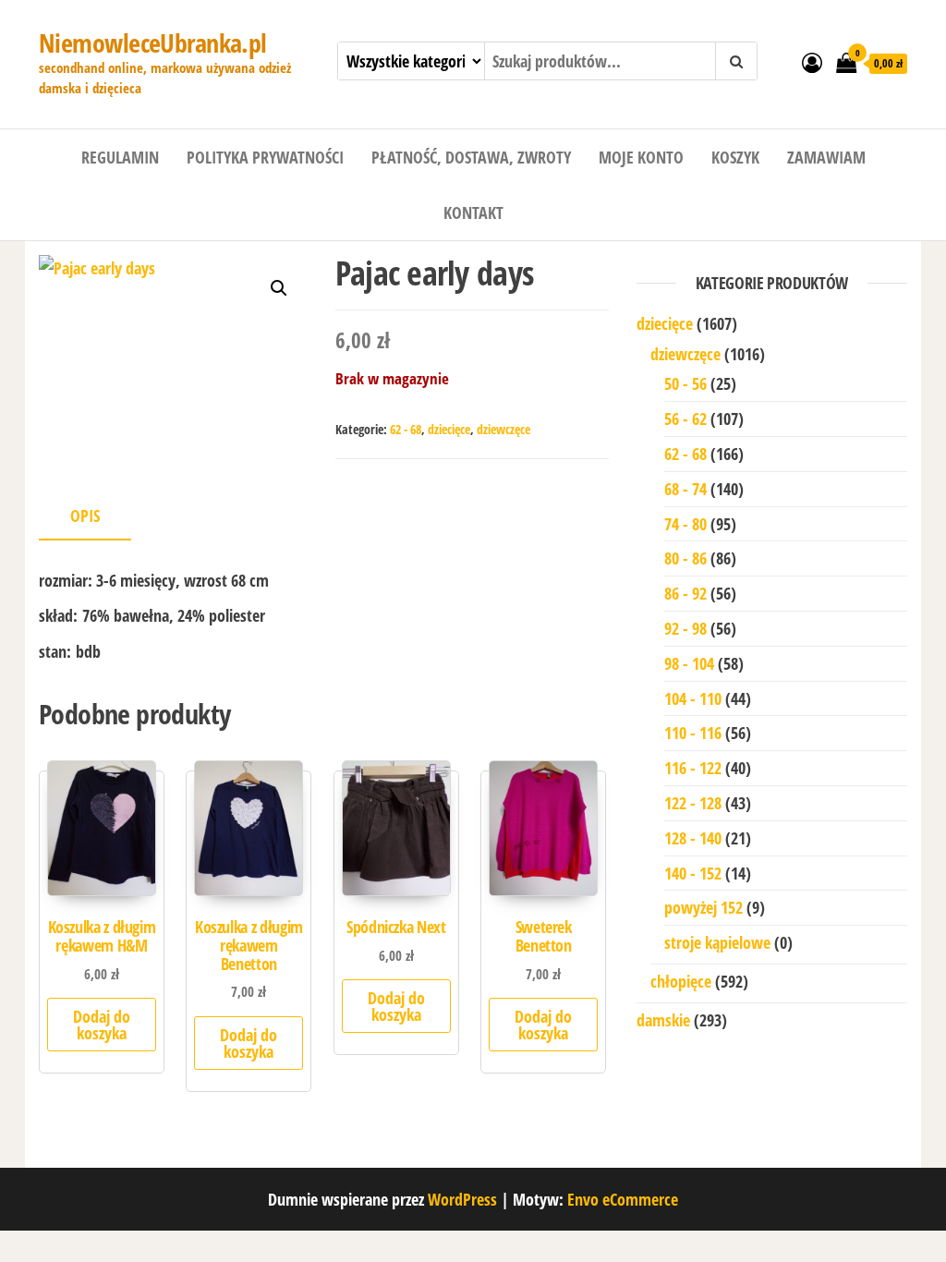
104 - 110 (693, 698)
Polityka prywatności (265, 157)
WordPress (462, 1199)
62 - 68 (405, 429)
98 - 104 (689, 663)
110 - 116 (693, 733)
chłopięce (680, 981)
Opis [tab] (85, 515)
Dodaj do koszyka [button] (101, 1024)
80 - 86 (685, 558)
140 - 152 (693, 873)
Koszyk (735, 157)
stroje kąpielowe (717, 942)
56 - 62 (685, 418)
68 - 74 (685, 489)
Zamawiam (826, 157)
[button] (279, 288)
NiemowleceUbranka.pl (153, 42)
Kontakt (473, 212)
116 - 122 (693, 768)
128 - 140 (693, 838)
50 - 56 (685, 383)
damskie (663, 1020)
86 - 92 (685, 593)
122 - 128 (693, 803)
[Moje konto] (812, 62)
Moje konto (641, 157)
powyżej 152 (703, 907)
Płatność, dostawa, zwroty (471, 157)
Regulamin (120, 157)
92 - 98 (685, 628)
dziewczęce (503, 429)
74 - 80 (685, 524)
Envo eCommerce (622, 1199)
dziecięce (449, 429)
